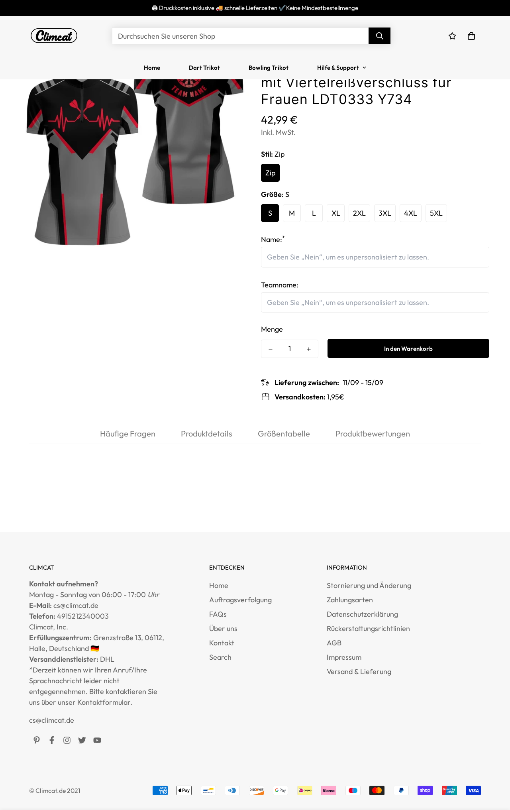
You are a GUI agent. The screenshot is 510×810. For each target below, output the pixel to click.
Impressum (344, 657)
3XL (385, 213)
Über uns (223, 628)
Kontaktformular (103, 702)
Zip (270, 172)
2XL (359, 213)
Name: (273, 239)
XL (336, 213)
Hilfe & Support (338, 67)
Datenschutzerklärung (362, 614)
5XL (436, 213)
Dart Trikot (204, 67)
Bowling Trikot (268, 67)
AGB (334, 642)
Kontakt (221, 642)
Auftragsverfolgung (240, 599)
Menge (272, 329)
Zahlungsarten (350, 599)
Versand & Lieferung (359, 671)
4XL (410, 213)
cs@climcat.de (51, 720)
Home (152, 67)
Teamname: (279, 284)
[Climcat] (54, 36)
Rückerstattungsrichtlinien (368, 628)
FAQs (218, 614)
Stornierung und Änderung (369, 585)
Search (220, 657)
